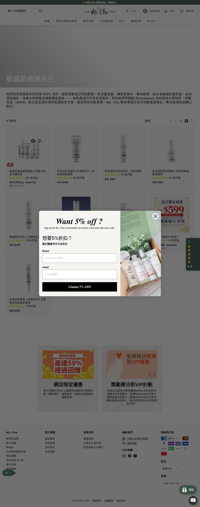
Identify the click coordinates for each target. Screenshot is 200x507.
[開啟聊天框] (193, 500)
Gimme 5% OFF (79, 287)
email (45, 267)
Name (45, 251)
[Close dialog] (155, 216)
